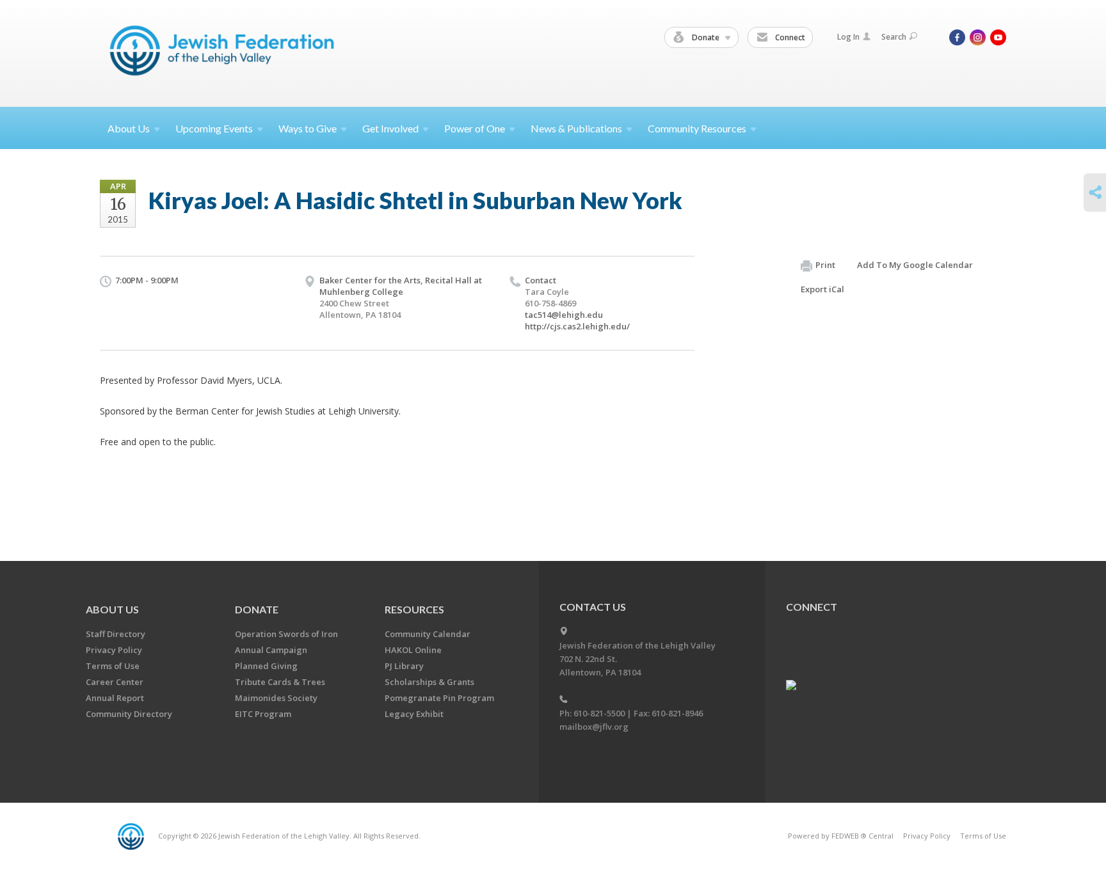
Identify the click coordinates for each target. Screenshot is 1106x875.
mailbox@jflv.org (594, 726)
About (129, 128)
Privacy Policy (114, 650)
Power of (474, 128)
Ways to (307, 128)
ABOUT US (112, 609)
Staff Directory (115, 634)
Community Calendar (427, 634)
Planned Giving (266, 666)
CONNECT (811, 607)
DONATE (256, 609)
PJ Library (404, 666)
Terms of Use (113, 666)
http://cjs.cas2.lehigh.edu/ (577, 326)
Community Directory (129, 714)
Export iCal (822, 289)
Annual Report (115, 698)
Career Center (114, 682)
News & (576, 128)
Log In (848, 36)
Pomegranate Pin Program (439, 698)
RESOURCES (414, 609)
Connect (789, 37)
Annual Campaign (271, 650)
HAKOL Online (413, 650)
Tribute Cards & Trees (280, 682)
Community (697, 128)
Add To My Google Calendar (915, 265)
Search (893, 36)
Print (825, 265)
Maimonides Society (276, 698)
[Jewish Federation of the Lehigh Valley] (225, 52)
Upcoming (214, 128)
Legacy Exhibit (414, 714)
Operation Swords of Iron (286, 634)
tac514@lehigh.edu (564, 314)
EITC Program (263, 714)
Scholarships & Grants (429, 682)
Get (390, 128)
